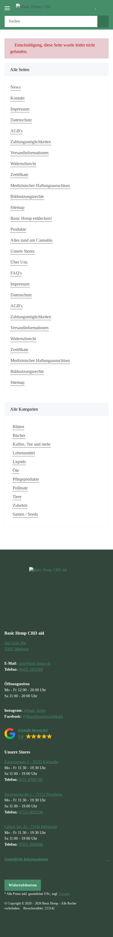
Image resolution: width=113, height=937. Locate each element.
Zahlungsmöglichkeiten (30, 141)
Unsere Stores (22, 251)
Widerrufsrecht (23, 163)
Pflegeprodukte (26, 479)
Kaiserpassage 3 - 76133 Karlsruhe (31, 762)
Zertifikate (19, 174)
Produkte (18, 229)
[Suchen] (103, 21)
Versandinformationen (29, 152)
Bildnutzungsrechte (27, 196)
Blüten (18, 426)
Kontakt (17, 98)
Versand (64, 894)
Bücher (19, 435)
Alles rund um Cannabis (31, 240)
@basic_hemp (35, 710)
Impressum (19, 109)
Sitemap (17, 207)
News (15, 87)
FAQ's (16, 273)
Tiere (17, 496)
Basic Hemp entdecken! (31, 218)
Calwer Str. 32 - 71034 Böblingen (30, 826)
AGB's (16, 131)
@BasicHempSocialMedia (43, 716)
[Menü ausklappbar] (7, 5)
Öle (16, 470)
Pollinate (20, 488)
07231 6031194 (31, 812)
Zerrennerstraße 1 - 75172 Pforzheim (33, 794)
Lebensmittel (24, 453)
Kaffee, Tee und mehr (31, 444)
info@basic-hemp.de (34, 663)
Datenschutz (21, 120)
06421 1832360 (31, 669)
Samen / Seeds (25, 514)
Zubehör (20, 505)
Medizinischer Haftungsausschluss (40, 185)
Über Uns (18, 262)
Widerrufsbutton (23, 885)
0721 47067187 (31, 779)
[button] (87, 7)
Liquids (19, 461)
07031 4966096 (31, 844)
